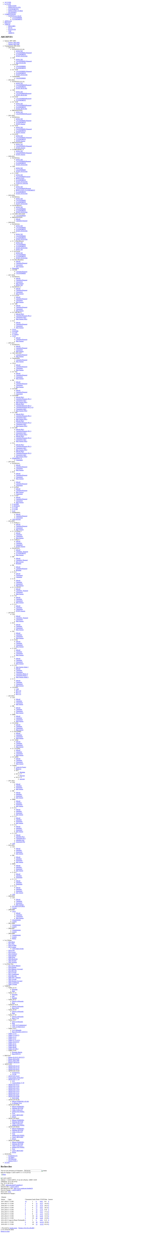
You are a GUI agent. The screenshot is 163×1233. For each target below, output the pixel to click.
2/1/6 (41, 1210)
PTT (9, 1192)
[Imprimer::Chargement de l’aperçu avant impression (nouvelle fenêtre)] (3, 1174)
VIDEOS (7, 24)
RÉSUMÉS (11, 26)
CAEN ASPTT (14, 1186)
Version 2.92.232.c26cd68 (26, 1228)
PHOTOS (8, 22)
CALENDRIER (17, 17)
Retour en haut (5, 1231)
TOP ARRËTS (11, 32)
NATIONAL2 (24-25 (14, 16)
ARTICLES (8, 21)
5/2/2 (41, 1212)
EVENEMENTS (13, 9)
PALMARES (12, 12)
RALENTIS (12, 29)
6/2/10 (42, 1222)
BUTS (10, 28)
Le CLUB (8, 4)
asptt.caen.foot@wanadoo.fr (14, 1185)
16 (36, 1210)
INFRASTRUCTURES (15, 11)
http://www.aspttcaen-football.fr (23, 1188)
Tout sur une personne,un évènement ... (12, 1170)
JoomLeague (13, 1228)
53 (36, 1224)
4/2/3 (41, 1203)
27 (36, 1207)
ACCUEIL (8, 2)
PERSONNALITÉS (14, 7)
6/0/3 (41, 1207)
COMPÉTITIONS (10, 14)
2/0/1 (41, 1220)
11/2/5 (42, 1224)
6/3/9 (41, 1216)
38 (36, 1222)
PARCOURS (12, 6)
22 (36, 1205)
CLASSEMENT (17, 19)
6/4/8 (41, 1218)
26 (36, 1212)
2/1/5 (41, 1214)
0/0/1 (41, 1201)
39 (36, 1216)
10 (26, 1201)
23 (36, 1203)
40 (36, 1218)
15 (36, 1214)
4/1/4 (41, 1205)
